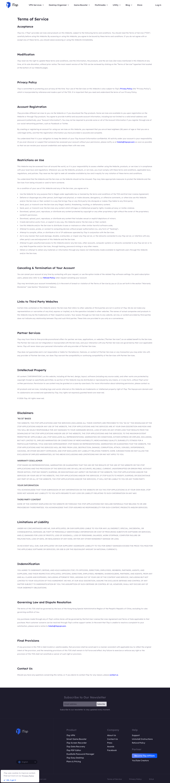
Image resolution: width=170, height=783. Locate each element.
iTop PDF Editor (73, 750)
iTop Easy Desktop (75, 757)
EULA (151, 779)
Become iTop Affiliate (144, 755)
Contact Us (112, 739)
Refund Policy (49, 278)
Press (109, 743)
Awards (110, 746)
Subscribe (101, 704)
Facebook (112, 750)
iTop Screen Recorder (76, 743)
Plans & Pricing (73, 761)
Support (136, 735)
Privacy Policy (126, 89)
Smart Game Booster (76, 739)
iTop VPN (70, 735)
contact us (114, 675)
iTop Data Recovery (75, 746)
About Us (111, 735)
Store (139, 5)
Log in (158, 5)
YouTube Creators (140, 760)
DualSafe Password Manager (80, 754)
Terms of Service (114, 779)
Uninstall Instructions (142, 739)
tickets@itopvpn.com (126, 142)
